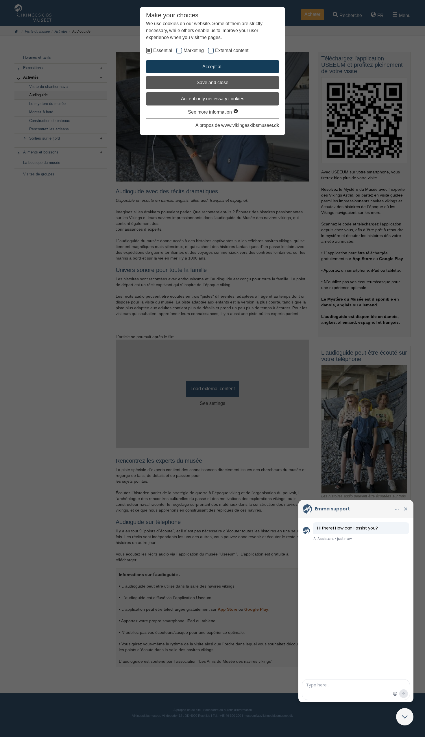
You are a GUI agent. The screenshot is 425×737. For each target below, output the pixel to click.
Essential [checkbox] (162, 50)
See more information (210, 112)
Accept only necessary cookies (212, 98)
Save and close (212, 82)
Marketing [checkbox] (194, 50)
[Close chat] (404, 716)
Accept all (212, 66)
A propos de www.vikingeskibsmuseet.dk (237, 125)
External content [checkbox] (231, 50)
